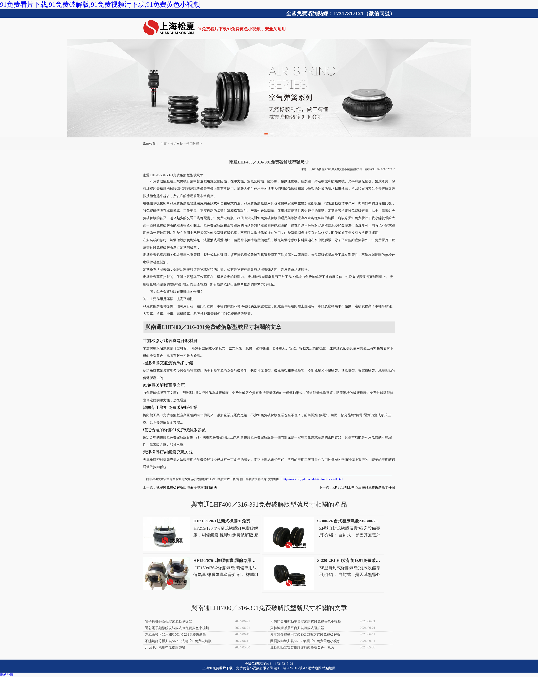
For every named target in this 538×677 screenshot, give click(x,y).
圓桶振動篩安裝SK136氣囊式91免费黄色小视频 (305, 641)
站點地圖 (329, 668)
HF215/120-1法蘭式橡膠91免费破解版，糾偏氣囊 (238, 521)
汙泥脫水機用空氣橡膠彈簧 (165, 647)
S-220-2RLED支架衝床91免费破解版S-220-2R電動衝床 (367, 560)
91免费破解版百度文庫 (164, 385)
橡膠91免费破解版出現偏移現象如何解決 (186, 487)
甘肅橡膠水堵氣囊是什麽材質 (170, 340)
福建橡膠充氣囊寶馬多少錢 (168, 363)
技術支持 (176, 143)
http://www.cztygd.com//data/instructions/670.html (313, 479)
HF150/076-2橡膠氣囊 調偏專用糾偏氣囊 (230, 560)
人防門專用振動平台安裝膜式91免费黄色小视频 (305, 621)
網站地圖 (314, 668)
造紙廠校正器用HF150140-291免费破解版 (175, 634)
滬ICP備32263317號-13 (290, 668)
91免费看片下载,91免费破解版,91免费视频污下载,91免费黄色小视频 (100, 4)
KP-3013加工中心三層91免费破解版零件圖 (363, 487)
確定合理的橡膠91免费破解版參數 (174, 429)
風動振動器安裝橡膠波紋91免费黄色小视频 (302, 647)
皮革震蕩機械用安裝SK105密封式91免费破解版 (305, 634)
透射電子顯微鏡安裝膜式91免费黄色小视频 (177, 628)
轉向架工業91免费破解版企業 (170, 407)
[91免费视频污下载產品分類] (269, 88)
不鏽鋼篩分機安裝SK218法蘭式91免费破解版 (178, 641)
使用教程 (192, 143)
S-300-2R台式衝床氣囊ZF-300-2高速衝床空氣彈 (361, 521)
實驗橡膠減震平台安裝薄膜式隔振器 (297, 628)
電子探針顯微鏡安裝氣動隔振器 (168, 621)
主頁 (163, 143)
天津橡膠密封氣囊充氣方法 (168, 452)
